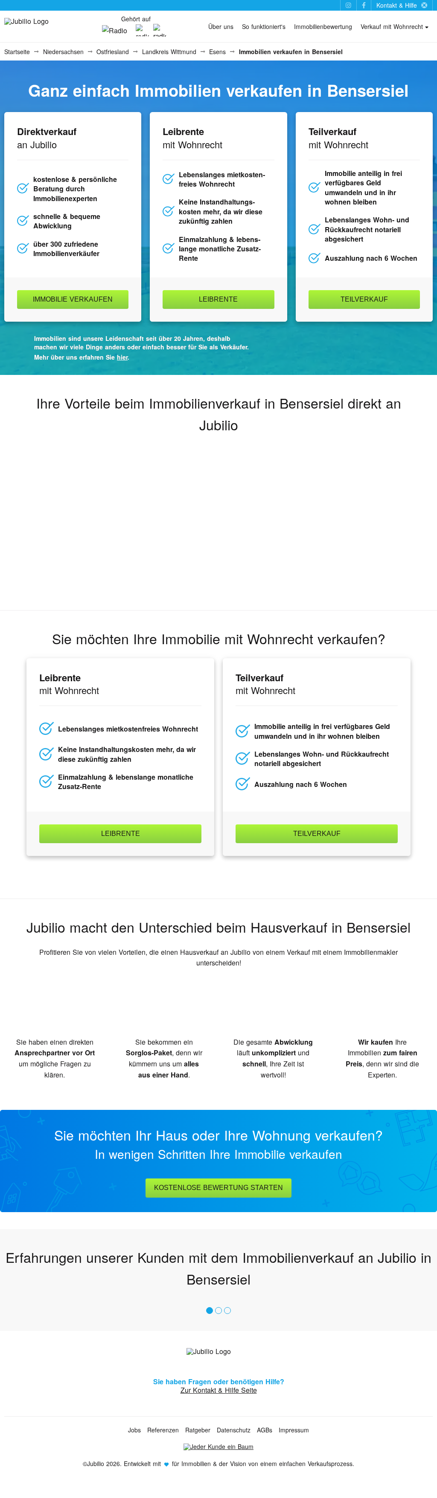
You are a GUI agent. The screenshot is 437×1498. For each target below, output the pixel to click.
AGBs (264, 1430)
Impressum (294, 1430)
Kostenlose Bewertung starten (218, 1187)
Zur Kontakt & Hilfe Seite (219, 1390)
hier (122, 357)
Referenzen (163, 1430)
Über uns (220, 26)
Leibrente (218, 299)
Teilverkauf (364, 299)
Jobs (134, 1430)
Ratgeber (197, 1430)
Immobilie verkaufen (73, 299)
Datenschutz (234, 1430)
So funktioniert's (264, 26)
